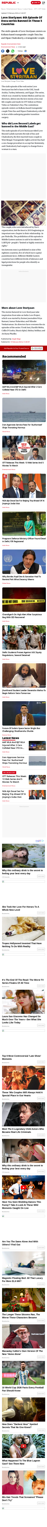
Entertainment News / (15, 9)
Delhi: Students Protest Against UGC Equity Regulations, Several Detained (22, 654)
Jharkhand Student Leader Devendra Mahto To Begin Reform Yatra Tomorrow (24, 692)
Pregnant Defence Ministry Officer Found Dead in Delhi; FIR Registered (24, 540)
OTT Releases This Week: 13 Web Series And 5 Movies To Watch (23, 464)
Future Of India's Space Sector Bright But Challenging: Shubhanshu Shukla (21, 730)
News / (3, 9)
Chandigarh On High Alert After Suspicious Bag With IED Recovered (22, 616)
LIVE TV (37, 2)
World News (6, 431)
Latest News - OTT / (30, 9)
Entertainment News (8, 47)
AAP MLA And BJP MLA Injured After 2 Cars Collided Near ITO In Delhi (22, 388)
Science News (6, 735)
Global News (6, 583)
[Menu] (43, 2)
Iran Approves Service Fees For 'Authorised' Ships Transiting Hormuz (22, 426)
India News (5, 393)
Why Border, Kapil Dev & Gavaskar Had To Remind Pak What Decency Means (21, 578)
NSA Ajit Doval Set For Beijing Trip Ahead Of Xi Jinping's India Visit (23, 502)
